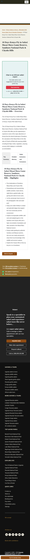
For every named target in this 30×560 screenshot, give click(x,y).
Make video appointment (16, 345)
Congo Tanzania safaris (11, 408)
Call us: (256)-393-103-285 (16, 353)
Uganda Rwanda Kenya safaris (13, 413)
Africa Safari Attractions (11, 478)
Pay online (8, 501)
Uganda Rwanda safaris (11, 400)
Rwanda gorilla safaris (11, 382)
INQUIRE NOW (16, 341)
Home (3, 29)
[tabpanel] (15, 207)
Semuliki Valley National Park (13, 457)
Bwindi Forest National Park (12, 434)
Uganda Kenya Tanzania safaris (13, 410)
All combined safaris (10, 426)
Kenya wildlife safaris (11, 387)
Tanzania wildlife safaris (11, 389)
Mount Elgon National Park (12, 452)
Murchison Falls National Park (13, 436)
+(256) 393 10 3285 (17, 91)
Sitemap (7, 506)
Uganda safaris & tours (11, 371)
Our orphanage (9, 496)
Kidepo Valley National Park (12, 444)
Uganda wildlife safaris (11, 374)
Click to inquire (8, 253)
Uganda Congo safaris (11, 418)
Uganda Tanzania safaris (12, 423)
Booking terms (9, 499)
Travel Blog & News (10, 480)
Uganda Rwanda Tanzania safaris (14, 415)
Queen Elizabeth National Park (13, 441)
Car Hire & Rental (10, 483)
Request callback (16, 349)
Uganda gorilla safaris (11, 377)
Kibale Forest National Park (12, 439)
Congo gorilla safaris (10, 384)
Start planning (15, 87)
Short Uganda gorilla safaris (12, 379)
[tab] (6, 158)
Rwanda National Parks (11, 470)
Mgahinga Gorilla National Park (13, 449)
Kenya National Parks (11, 475)
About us (7, 493)
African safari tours (10, 392)
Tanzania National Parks (11, 473)
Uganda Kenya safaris (11, 420)
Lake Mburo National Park (12, 447)
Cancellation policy (10, 504)
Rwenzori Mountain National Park (14, 454)
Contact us (8, 491)
